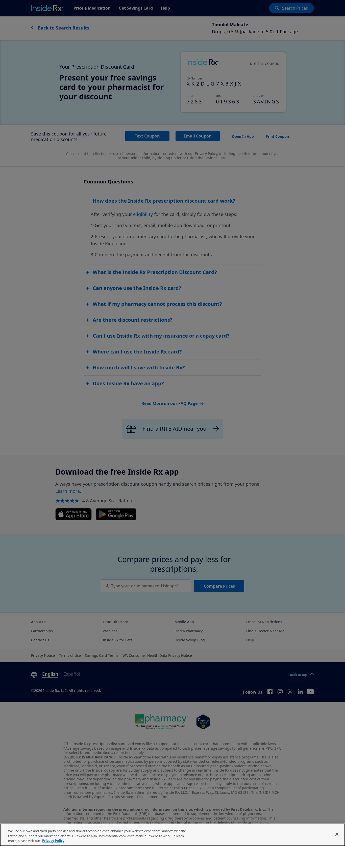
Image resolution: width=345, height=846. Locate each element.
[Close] (336, 834)
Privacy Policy (53, 840)
